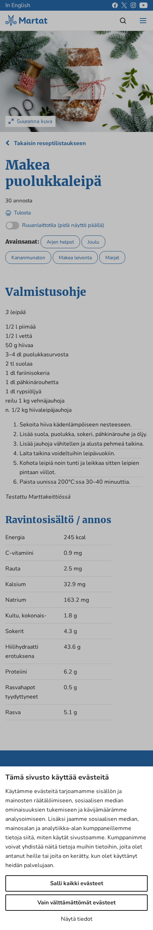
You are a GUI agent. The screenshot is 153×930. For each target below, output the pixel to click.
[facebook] (115, 5)
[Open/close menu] (143, 21)
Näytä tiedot (77, 919)
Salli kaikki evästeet (76, 883)
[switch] (55, 223)
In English (17, 5)
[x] (124, 5)
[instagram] (133, 5)
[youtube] (143, 5)
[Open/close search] (123, 21)
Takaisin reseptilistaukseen (49, 143)
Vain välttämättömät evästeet (76, 903)
